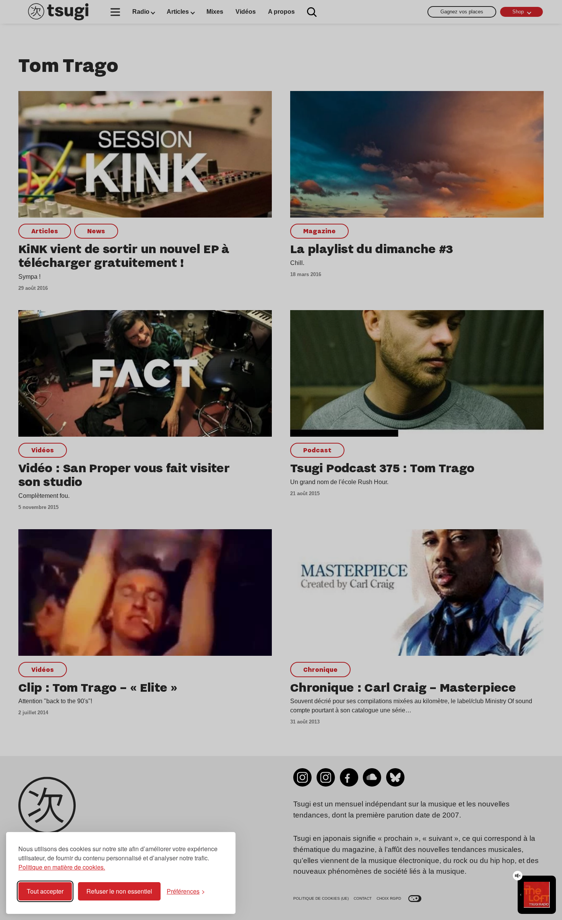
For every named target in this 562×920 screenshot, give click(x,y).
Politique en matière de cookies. (61, 867)
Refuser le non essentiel (119, 891)
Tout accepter (45, 891)
